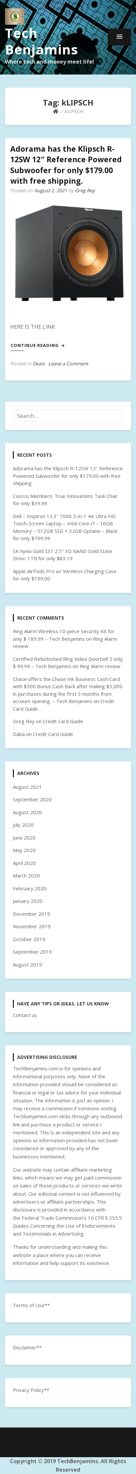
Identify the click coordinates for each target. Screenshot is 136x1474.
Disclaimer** (27, 1347)
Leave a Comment (68, 363)
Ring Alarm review (100, 666)
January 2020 (28, 901)
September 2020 (32, 799)
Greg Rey (85, 190)
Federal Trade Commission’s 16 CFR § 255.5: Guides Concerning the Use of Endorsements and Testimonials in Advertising (68, 1225)
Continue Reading (35, 345)
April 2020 (24, 863)
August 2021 (27, 786)
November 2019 (32, 926)
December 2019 (31, 913)
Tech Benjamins (41, 41)
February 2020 (30, 888)
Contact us (25, 1015)
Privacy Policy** (31, 1390)
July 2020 (23, 824)
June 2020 (24, 837)
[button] (119, 37)
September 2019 (32, 951)
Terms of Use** (31, 1305)
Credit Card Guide (63, 721)
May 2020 (24, 850)
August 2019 (27, 964)
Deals (39, 363)
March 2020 (26, 875)
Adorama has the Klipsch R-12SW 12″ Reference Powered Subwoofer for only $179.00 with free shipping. (66, 164)
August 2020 (27, 812)
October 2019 (29, 939)
